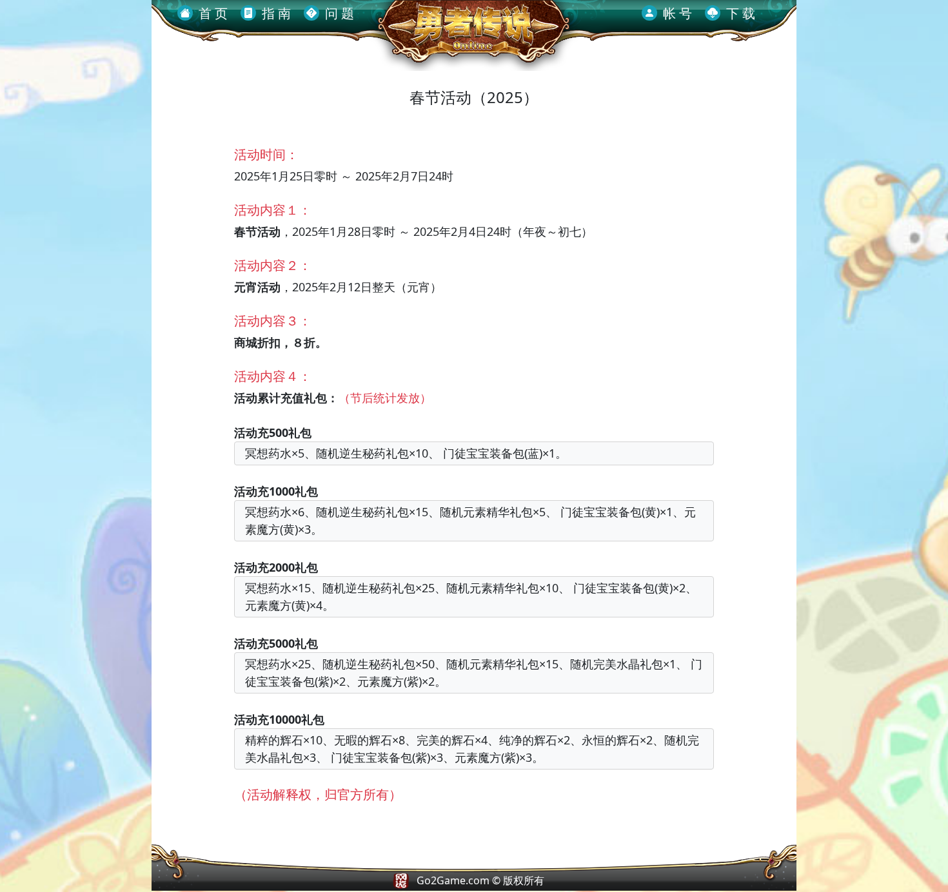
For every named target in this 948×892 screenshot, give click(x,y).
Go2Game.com (453, 880)
